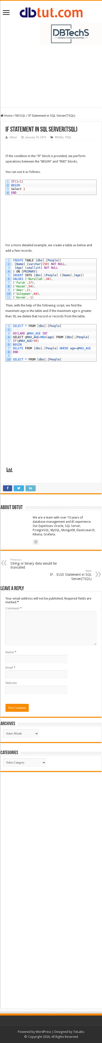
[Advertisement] (51, 79)
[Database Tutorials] (51, 12)
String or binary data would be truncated (33, 563)
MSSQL (20, 115)
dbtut (13, 137)
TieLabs (78, 1032)
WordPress (43, 1032)
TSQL (68, 137)
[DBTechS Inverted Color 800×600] (71, 33)
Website (11, 683)
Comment (13, 608)
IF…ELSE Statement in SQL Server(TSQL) (71, 575)
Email (10, 667)
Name (10, 652)
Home (8, 115)
